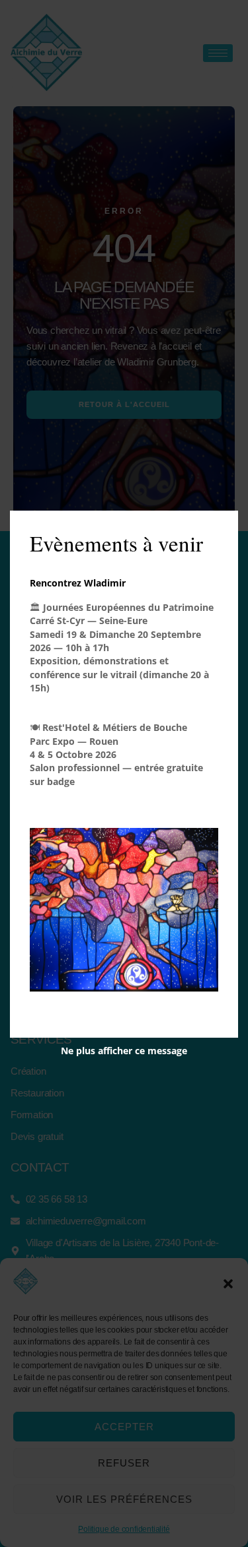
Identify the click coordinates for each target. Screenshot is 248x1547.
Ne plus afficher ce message (124, 1050)
